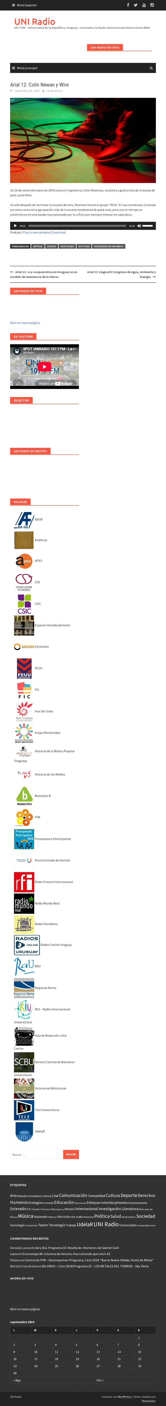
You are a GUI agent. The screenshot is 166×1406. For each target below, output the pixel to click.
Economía (47, 1203)
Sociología (17, 1225)
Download (59, 232)
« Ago (17, 1380)
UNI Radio (34, 21)
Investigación (110, 1208)
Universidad (127, 1225)
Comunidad (96, 1195)
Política (102, 1216)
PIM (37, 817)
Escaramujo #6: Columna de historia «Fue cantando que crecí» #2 (66, 1254)
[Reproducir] (15, 226)
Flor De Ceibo (43, 711)
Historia (69, 1209)
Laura (14, 1254)
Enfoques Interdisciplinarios (107, 1202)
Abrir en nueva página (25, 323)
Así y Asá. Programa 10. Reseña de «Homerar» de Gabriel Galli (77, 1248)
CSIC (37, 604)
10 (35, 1352)
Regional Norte (45, 988)
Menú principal (27, 68)
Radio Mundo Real (47, 903)
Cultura (113, 1195)
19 (77, 1359)
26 (77, 1366)
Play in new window (36, 232)
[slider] (148, 225)
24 (35, 1366)
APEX (38, 561)
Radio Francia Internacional (53, 882)
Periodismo (88, 1217)
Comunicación (73, 1195)
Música (25, 1216)
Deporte (129, 1195)
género (61, 1209)
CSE (37, 582)
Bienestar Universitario (30, 1196)
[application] (83, 226)
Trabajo (70, 1225)
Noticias (84, 246)
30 (15, 1373)
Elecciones (80, 1202)
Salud (115, 1216)
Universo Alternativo (146, 1225)
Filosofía (36, 1209)
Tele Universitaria (46, 1110)
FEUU (38, 668)
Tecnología (57, 1225)
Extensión (41, 646)
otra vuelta (77, 1217)
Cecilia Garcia (54, 91)
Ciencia (47, 1196)
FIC (36, 690)
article (38, 246)
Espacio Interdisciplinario (52, 625)
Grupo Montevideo (47, 733)
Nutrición (63, 1217)
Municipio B (42, 796)
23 (15, 1366)
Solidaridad (31, 1225)
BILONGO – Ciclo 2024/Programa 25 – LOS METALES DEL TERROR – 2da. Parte (95, 1266)
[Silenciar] (139, 226)
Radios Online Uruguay (56, 945)
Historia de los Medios (49, 774)
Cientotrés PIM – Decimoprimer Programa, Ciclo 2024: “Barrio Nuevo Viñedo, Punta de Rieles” (89, 1260)
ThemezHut (148, 1401)
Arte (13, 1195)
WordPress (124, 1397)
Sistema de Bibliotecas (50, 1088)
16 (15, 1359)
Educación (64, 1202)
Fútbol (53, 1209)
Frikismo (44, 1209)
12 (77, 1352)
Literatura (129, 1208)
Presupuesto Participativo (52, 839)
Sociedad (145, 1216)
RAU (37, 966)
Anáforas (40, 540)
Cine (55, 1196)
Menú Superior (27, 5)
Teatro (43, 1225)
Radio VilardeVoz (46, 924)
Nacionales (41, 1217)
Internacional (86, 1208)
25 (56, 1366)
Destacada (67, 246)
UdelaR (39, 1131)
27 (98, 1366)
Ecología (35, 1202)
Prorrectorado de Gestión (52, 860)
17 (35, 1359)
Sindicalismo (129, 1216)
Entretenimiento (137, 1203)
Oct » (100, 1380)
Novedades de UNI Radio (108, 246)
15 (139, 1352)
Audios (51, 246)
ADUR (38, 519)
